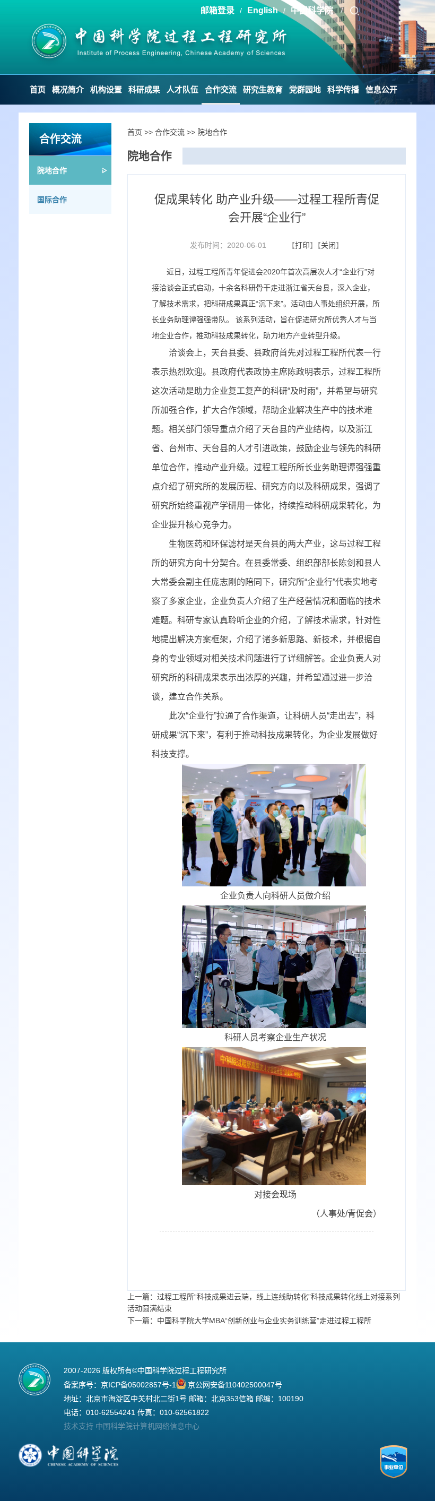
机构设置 (106, 89)
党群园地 (305, 89)
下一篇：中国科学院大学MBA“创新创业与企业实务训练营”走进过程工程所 (249, 1320)
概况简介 (68, 89)
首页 (38, 89)
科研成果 (144, 89)
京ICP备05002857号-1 (138, 1385)
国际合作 (52, 199)
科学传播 (343, 89)
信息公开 (381, 89)
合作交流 (221, 89)
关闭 (328, 245)
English (262, 10)
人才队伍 (182, 89)
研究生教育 (263, 89)
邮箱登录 (217, 10)
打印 (302, 245)
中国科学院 (313, 10)
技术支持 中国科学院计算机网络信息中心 (131, 1426)
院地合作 (52, 170)
